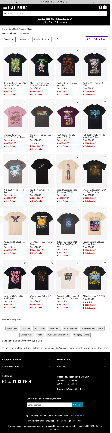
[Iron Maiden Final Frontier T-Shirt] (41, 223)
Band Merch (13, 29)
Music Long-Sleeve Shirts (58, 335)
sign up (77, 405)
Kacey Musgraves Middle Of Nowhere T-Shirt (68, 191)
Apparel (23, 29)
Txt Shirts (26, 328)
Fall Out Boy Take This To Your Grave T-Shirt (94, 136)
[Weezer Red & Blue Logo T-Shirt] (15, 223)
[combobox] (55, 13)
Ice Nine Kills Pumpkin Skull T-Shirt (13, 297)
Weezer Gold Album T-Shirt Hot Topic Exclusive (94, 191)
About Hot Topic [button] (10, 366)
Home (4, 29)
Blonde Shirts (27, 335)
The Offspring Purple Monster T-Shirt (66, 136)
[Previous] (16, 2)
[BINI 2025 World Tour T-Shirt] (15, 171)
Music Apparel (70, 328)
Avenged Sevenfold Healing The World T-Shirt (15, 136)
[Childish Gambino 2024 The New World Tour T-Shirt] (68, 223)
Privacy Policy (77, 415)
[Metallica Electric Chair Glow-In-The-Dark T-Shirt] (41, 64)
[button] (4, 7)
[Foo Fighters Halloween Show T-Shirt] (68, 64)
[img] (4, 381)
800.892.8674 (93, 426)
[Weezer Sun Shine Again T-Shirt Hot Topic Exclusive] (68, 277)
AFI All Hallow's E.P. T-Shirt (94, 296)
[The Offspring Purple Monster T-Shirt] (68, 116)
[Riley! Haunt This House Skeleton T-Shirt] (94, 223)
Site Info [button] (61, 366)
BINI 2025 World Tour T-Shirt (14, 191)
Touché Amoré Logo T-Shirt (40, 191)
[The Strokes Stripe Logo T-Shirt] (41, 116)
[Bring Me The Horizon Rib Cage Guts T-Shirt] (15, 64)
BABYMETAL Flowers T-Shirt (93, 84)
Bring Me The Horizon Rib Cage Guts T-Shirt (15, 84)
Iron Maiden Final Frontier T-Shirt (41, 243)
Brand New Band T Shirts (92, 328)
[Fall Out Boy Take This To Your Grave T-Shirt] (94, 116)
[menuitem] (105, 7)
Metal (39, 335)
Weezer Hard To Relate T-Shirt (41, 297)
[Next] (94, 2)
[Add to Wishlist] (25, 50)
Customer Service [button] (11, 359)
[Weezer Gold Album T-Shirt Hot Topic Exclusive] (94, 171)
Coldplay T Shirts (81, 335)
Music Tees (12, 328)
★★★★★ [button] (34, 143)
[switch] (96, 39)
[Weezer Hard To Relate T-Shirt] (41, 277)
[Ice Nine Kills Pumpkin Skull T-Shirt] (15, 277)
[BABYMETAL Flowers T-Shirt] (94, 64)
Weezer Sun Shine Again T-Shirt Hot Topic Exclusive (68, 297)
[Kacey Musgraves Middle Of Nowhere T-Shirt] (68, 171)
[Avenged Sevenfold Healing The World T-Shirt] (15, 116)
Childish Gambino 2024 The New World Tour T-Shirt (67, 244)
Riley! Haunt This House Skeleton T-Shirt (93, 243)
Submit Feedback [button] (77, 389)
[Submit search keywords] (5, 13)
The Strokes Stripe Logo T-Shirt (41, 136)
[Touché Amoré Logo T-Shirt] (41, 171)
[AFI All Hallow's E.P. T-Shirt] (94, 277)
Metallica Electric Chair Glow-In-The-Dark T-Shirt (40, 84)
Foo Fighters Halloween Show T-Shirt (67, 84)
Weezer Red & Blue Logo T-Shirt (15, 243)
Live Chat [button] (85, 377)
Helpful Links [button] (64, 359)
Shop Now (63, 2)
